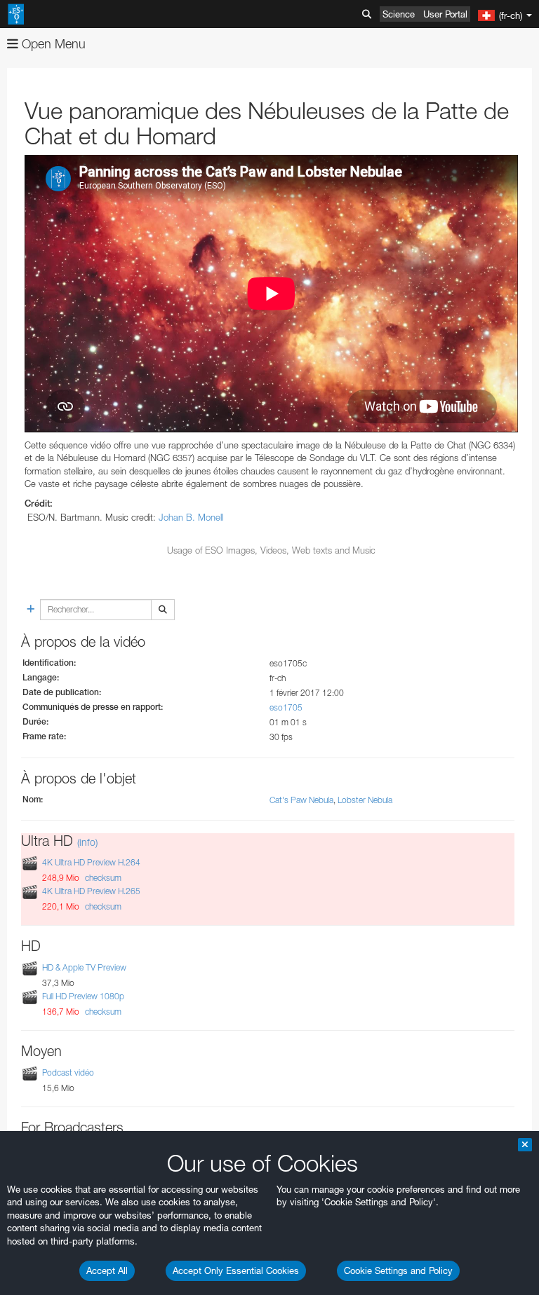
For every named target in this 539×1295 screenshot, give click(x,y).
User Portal (445, 14)
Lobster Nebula (365, 800)
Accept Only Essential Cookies (236, 1270)
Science (398, 14)
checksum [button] (102, 877)
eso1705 (286, 707)
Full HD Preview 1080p (83, 996)
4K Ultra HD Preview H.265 (91, 891)
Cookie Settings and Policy (398, 1270)
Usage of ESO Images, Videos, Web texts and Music (271, 550)
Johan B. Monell (191, 517)
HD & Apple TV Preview (84, 967)
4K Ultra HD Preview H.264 (91, 862)
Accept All (107, 1270)
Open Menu (52, 43)
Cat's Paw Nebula (301, 800)
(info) (87, 842)
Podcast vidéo (68, 1072)
